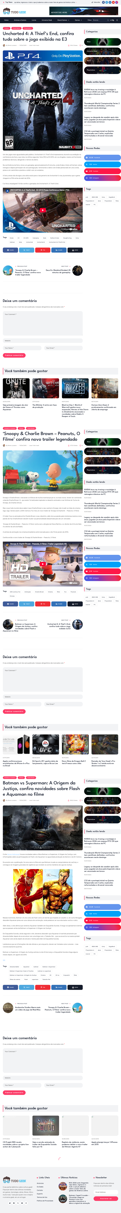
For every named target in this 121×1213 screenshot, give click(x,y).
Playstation (27, 28)
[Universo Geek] (102, 51)
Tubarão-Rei (46, 979)
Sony (77, 238)
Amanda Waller (14, 966)
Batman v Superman (49, 966)
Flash (26, 979)
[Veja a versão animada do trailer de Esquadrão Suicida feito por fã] (45, 1126)
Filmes (21, 428)
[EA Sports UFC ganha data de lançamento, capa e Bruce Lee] (45, 744)
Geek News (16, 28)
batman (36, 966)
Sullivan (12, 242)
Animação (28, 592)
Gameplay (36, 238)
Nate (44, 238)
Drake (12, 238)
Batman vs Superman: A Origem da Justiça (23, 975)
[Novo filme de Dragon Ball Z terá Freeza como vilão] (75, 744)
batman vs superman (44, 971)
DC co (57, 975)
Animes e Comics (9, 428)
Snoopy (12, 596)
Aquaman (26, 966)
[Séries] (102, 61)
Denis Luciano (12, 45)
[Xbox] (102, 42)
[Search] (108, 20)
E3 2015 (26, 238)
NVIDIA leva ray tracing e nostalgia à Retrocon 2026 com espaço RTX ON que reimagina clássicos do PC (101, 92)
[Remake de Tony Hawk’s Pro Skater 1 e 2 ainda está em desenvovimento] (105, 744)
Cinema (50, 592)
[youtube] (113, 2)
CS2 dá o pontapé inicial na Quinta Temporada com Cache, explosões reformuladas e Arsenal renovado (99, 133)
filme (58, 592)
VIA (4, 960)
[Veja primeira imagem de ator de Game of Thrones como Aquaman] (16, 388)
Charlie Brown (39, 592)
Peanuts (73, 592)
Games (6, 28)
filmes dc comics (15, 979)
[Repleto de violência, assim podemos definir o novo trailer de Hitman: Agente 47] (75, 1126)
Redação (10, 1176)
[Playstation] (102, 70)
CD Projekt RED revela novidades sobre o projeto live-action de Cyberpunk (16, 1144)
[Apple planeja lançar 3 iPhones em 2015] (105, 1126)
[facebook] (103, 2)
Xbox (36, 1158)
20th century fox (15, 592)
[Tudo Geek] (14, 11)
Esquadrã (67, 975)
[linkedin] (110, 2)
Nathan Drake (54, 238)
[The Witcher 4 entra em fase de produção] (45, 388)
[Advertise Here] (83, 11)
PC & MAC (16, 1158)
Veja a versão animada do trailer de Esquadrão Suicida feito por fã (44, 1144)
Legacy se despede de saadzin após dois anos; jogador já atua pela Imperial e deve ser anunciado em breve (102, 119)
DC (51, 975)
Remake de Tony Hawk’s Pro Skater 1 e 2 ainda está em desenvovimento (103, 763)
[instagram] (116, 2)
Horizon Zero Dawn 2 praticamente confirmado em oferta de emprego (104, 407)
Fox (65, 592)
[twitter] (106, 2)
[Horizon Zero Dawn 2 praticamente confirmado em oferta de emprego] (105, 388)
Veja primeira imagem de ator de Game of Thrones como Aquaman (15, 407)
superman (35, 979)
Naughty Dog (67, 238)
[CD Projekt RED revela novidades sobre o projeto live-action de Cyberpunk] (16, 1126)
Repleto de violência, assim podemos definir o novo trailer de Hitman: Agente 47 (75, 1144)
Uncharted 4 (41, 242)
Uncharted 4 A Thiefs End (57, 242)
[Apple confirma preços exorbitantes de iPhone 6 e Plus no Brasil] (16, 744)
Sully (20, 242)
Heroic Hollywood (13, 854)
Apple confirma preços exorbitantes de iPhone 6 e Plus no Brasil (16, 763)
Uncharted (29, 242)
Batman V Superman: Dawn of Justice (22, 971)
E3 (18, 238)
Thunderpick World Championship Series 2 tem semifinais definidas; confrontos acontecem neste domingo (102, 106)
